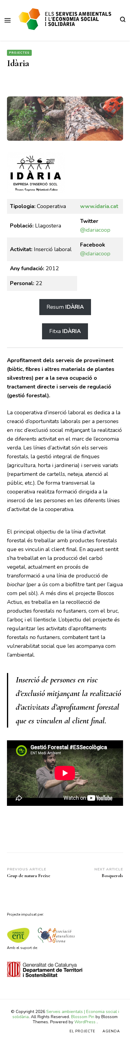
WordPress (85, 1022)
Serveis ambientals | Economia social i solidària (65, 1014)
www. (87, 206)
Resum (65, 307)
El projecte (82, 1031)
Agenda (111, 1031)
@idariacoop (95, 230)
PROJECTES (19, 53)
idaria (102, 206)
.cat (113, 206)
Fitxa (65, 331)
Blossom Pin (82, 1017)
